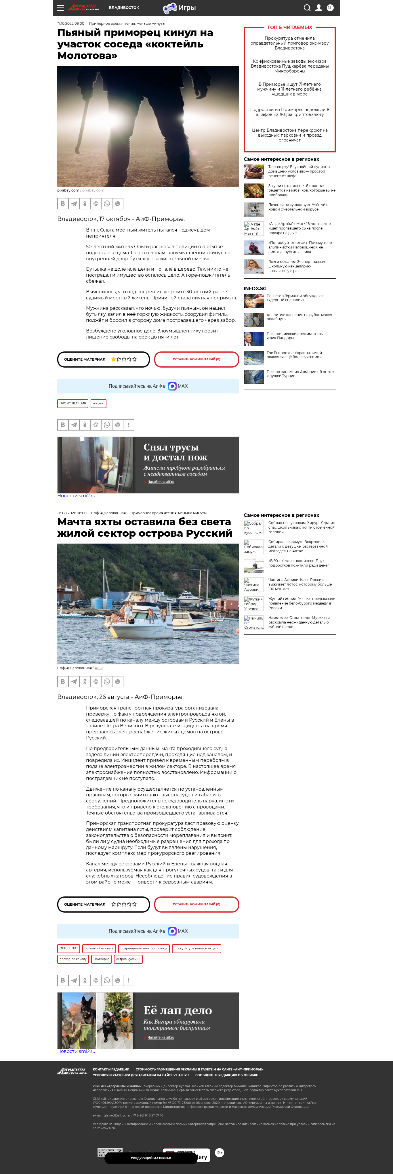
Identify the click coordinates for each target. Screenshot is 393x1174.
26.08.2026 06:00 (72, 513)
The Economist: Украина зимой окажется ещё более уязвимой (294, 355)
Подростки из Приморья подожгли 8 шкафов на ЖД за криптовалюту (289, 112)
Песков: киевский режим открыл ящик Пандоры (296, 336)
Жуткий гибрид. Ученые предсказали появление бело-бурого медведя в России (301, 603)
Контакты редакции (111, 1069)
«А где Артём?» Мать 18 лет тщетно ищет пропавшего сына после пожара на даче (299, 228)
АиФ (99, 668)
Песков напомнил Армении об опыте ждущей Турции (300, 374)
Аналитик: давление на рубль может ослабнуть (300, 317)
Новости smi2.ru (76, 495)
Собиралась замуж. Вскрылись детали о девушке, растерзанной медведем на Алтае (298, 546)
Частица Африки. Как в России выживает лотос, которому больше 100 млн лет (300, 584)
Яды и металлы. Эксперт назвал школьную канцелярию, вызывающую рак (296, 266)
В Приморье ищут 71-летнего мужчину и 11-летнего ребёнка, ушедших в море (290, 89)
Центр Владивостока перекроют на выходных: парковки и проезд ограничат (290, 135)
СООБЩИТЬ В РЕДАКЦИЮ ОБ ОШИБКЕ (226, 1075)
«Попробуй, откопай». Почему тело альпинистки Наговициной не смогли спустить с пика (300, 247)
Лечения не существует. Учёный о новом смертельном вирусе (298, 206)
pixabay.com (93, 190)
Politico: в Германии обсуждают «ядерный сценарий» (295, 298)
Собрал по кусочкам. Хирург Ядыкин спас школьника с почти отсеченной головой (301, 527)
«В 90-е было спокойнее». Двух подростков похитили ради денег (298, 563)
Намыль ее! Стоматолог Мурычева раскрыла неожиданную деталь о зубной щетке (299, 622)
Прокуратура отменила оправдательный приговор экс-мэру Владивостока (290, 43)
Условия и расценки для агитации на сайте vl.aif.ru (141, 1075)
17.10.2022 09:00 (70, 23)
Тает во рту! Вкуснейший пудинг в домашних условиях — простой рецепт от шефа (299, 171)
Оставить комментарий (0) (196, 359)
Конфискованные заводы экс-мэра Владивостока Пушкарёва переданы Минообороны (290, 66)
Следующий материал (151, 1158)
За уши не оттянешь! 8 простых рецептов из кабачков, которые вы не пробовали (301, 190)
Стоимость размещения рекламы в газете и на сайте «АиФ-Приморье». (200, 1069)
